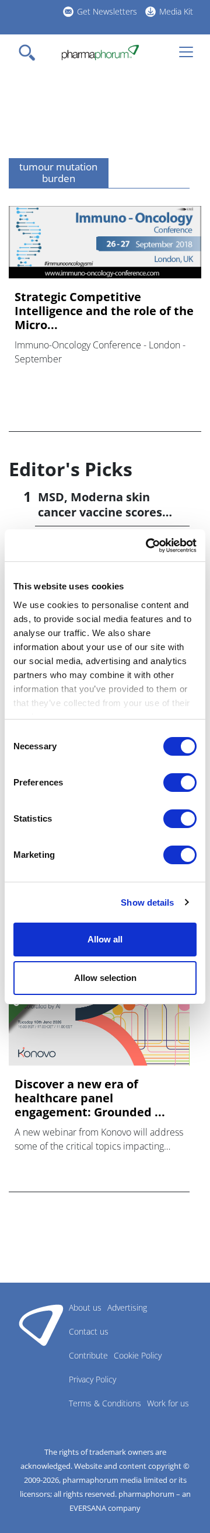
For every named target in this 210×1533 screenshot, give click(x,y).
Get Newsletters (107, 11)
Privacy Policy (92, 1379)
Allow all (105, 939)
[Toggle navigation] (30, 52)
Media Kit (176, 11)
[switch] (180, 782)
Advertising (127, 1307)
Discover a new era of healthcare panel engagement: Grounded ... (90, 1098)
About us (85, 1307)
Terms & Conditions (105, 1403)
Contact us (88, 1331)
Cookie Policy (138, 1355)
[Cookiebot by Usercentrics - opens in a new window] (148, 545)
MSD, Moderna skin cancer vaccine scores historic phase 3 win (100, 512)
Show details (147, 902)
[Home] (100, 52)
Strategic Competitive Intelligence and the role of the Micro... (104, 311)
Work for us (168, 1403)
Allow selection (105, 978)
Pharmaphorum (41, 1324)
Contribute (88, 1355)
